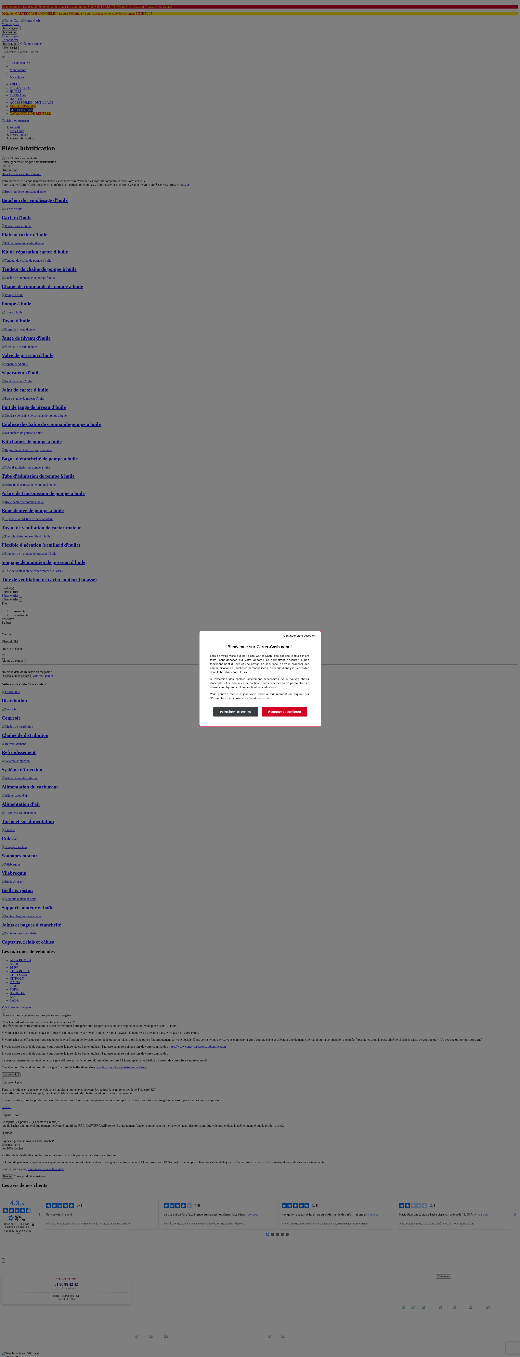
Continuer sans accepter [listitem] (299, 635)
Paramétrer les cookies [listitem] (235, 711)
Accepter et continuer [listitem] (284, 711)
